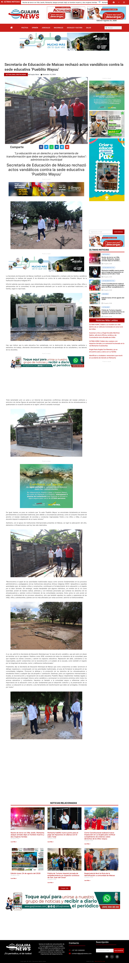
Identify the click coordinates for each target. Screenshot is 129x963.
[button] (41, 147)
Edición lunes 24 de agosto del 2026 (25, 873)
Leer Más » (14, 841)
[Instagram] (124, 2)
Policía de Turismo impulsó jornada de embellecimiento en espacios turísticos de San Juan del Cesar (63, 875)
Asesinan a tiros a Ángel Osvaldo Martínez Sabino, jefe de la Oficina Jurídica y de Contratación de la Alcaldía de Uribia (104, 335)
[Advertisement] (64, 56)
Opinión (35, 28)
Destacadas (21, 74)
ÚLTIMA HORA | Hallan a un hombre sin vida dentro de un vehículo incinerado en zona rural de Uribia (106, 327)
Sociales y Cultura (74, 28)
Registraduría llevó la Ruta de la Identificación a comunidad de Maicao (99, 874)
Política (24, 28)
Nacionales (58, 28)
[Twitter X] (119, 2)
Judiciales (46, 28)
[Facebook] (114, 2)
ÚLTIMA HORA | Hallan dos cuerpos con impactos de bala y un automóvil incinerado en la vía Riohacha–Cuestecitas (106, 343)
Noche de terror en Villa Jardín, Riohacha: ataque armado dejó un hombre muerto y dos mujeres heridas (59, 2)
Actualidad (10, 74)
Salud (88, 28)
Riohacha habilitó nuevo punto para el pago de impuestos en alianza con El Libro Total (63, 835)
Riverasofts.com (100, 961)
